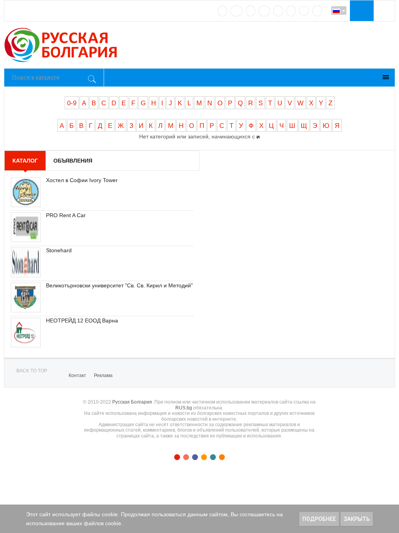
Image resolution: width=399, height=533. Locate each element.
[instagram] (278, 10)
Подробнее (319, 519)
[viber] (304, 10)
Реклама (103, 375)
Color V (213, 457)
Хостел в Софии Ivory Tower (82, 180)
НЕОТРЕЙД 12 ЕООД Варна (82, 320)
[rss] (317, 10)
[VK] (222, 10)
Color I (177, 457)
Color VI (222, 457)
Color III (195, 457)
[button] (361, 10)
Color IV (204, 457)
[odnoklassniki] (264, 10)
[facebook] (236, 10)
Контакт (77, 375)
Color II (186, 457)
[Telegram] (291, 10)
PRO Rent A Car (66, 215)
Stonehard (59, 250)
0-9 (71, 103)
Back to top (31, 371)
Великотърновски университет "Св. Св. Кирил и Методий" (119, 285)
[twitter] (250, 10)
